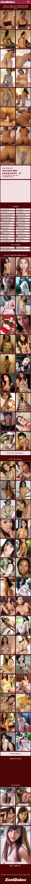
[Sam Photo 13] (23, 136)
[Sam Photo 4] (7, 58)
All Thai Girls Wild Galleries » (15, 453)
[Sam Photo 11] (23, 116)
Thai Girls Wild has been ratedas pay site (10, 172)
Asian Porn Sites (22, 228)
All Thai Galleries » (15, 754)
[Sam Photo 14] (7, 155)
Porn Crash (5, 238)
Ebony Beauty (21, 225)
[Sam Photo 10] (7, 116)
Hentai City (20, 212)
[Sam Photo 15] (23, 155)
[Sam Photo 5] (23, 58)
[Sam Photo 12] (7, 136)
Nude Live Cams (15, 758)
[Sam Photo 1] (23, 19)
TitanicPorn (20, 233)
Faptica (19, 241)
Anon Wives (5, 230)
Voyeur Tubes (21, 230)
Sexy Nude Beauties (7, 214)
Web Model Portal (6, 217)
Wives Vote (5, 236)
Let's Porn (4, 212)
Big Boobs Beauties (7, 220)
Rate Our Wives (6, 222)
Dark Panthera (21, 220)
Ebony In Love (5, 233)
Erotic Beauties (6, 209)
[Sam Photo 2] (7, 39)
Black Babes (5, 228)
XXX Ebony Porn (6, 241)
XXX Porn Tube (21, 214)
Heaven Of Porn (22, 222)
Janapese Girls (21, 217)
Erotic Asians (21, 238)
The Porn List (21, 247)
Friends (15, 206)
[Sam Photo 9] (23, 97)
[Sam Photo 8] (7, 97)
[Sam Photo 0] (7, 19)
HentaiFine (20, 209)
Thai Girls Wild (22, 6)
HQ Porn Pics (5, 225)
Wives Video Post (6, 250)
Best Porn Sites (21, 236)
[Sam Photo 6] (7, 78)
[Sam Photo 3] (23, 39)
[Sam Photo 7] (23, 78)
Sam (11, 6)
